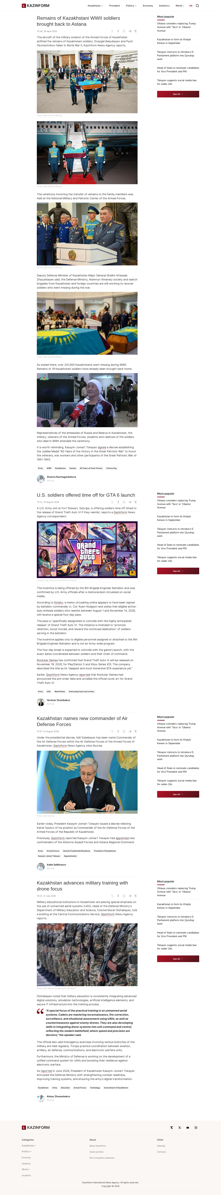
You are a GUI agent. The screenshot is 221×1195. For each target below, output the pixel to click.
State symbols (96, 1151)
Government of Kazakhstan (116, 1088)
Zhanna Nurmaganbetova (61, 477)
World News (60, 691)
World (25, 1169)
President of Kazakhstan (105, 851)
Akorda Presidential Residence (76, 851)
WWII (49, 468)
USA (49, 691)
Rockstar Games (47, 660)
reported (84, 674)
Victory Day (111, 468)
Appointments (70, 856)
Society (72, 468)
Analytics (164, 5)
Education (65, 1088)
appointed (122, 838)
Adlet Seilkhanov (56, 864)
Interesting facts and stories (81, 691)
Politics (26, 1151)
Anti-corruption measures (101, 1158)
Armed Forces (53, 851)
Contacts (161, 1151)
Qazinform (120, 512)
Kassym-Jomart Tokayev (49, 856)
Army (40, 468)
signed (102, 447)
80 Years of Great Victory (91, 468)
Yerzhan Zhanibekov (58, 700)
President (114, 5)
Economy (148, 5)
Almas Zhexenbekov (58, 1096)
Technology (95, 1088)
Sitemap (161, 1145)
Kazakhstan (60, 468)
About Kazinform (97, 1145)
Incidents (26, 1175)
